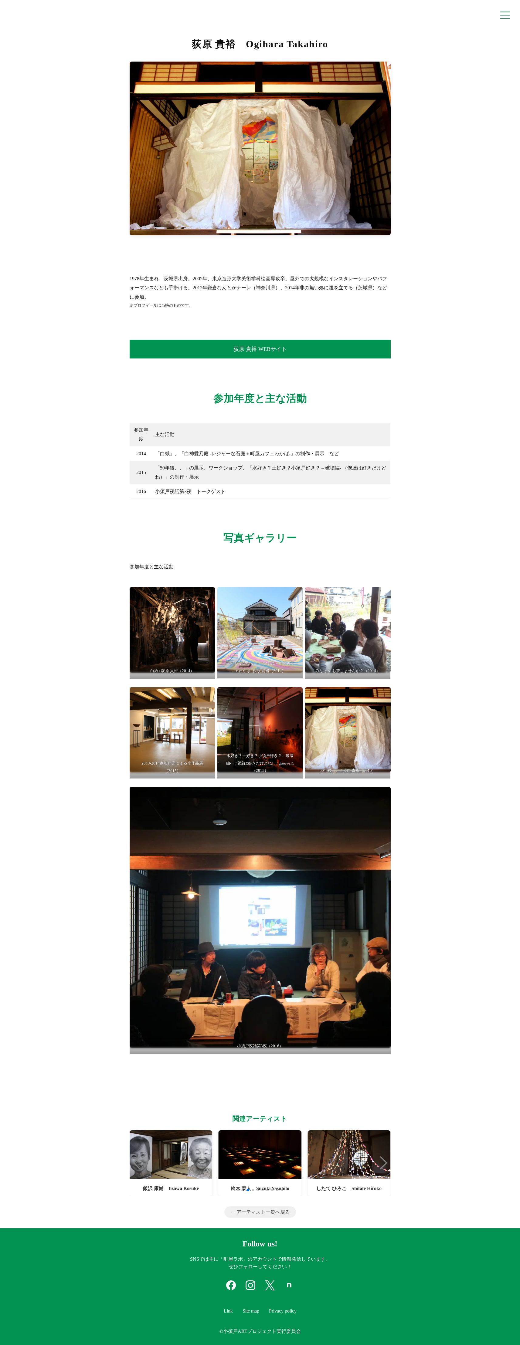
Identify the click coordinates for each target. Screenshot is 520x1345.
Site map (251, 1310)
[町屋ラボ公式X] (270, 1288)
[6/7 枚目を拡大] (383, 701)
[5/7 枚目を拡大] (295, 701)
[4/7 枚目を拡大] (207, 701)
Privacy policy (283, 1310)
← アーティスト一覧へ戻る (260, 1212)
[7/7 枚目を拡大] (383, 801)
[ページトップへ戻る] (506, 1330)
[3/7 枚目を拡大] (383, 601)
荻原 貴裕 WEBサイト (260, 349)
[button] (137, 1163)
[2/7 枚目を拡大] (295, 601)
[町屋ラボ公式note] (289, 1288)
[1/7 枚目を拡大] (207, 601)
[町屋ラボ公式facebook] (231, 1288)
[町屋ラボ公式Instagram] (250, 1288)
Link (228, 1310)
